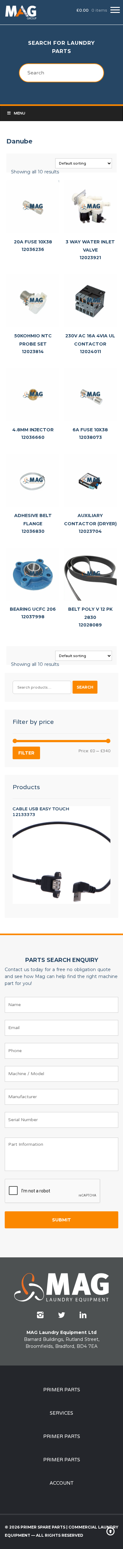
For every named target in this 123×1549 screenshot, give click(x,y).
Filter (26, 753)
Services (61, 1413)
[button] (115, 10)
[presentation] (53, 1191)
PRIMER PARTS (61, 1390)
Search (85, 687)
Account (61, 1483)
